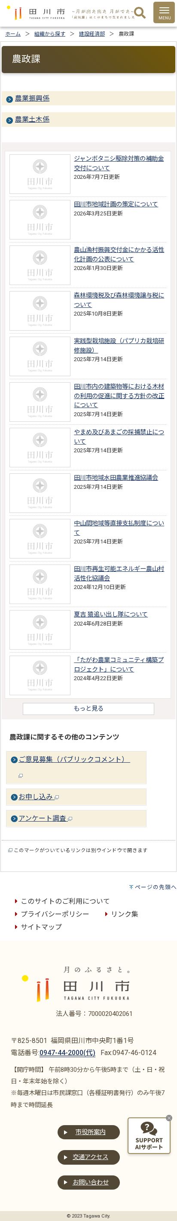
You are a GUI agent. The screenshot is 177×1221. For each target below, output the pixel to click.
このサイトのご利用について (65, 901)
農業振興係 (32, 98)
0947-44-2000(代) (67, 1053)
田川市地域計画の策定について (116, 204)
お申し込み (36, 797)
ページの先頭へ (156, 887)
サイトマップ (41, 927)
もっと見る (88, 708)
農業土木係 (32, 119)
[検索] (140, 13)
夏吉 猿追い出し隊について (111, 614)
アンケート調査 (43, 818)
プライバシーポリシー (55, 914)
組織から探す (49, 34)
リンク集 (124, 914)
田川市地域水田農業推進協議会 (116, 478)
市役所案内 (91, 1132)
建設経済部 (92, 34)
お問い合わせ (91, 1182)
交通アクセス (90, 1157)
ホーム (13, 34)
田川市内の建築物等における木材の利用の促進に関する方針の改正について (119, 396)
